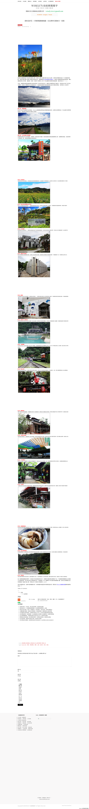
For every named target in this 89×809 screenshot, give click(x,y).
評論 (22, 592)
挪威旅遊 (30, 727)
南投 (28, 644)
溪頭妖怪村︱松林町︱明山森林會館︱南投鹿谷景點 (32, 606)
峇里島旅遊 (25, 724)
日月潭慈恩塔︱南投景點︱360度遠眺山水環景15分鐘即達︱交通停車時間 (37, 614)
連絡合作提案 (57, 1)
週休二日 (44, 643)
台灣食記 (45, 1)
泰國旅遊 (20, 723)
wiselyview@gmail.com (44, 799)
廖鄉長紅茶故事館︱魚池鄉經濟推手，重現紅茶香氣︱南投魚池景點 (35, 617)
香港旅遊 (19, 718)
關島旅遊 (20, 725)
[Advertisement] (44, 36)
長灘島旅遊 (20, 724)
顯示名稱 (19, 670)
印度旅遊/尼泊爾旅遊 (22, 730)
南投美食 (28, 643)
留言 (19, 656)
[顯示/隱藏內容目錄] (18, 591)
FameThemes (69, 805)
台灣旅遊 (40, 1)
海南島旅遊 (24, 720)
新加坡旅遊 (29, 723)
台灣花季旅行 (39, 643)
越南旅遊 (25, 723)
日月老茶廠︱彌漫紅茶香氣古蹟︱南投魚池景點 (31, 618)
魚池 (45, 644)
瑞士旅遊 (20, 727)
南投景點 (20, 25)
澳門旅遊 (24, 718)
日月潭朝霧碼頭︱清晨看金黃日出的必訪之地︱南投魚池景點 (34, 615)
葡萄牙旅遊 (30, 728)
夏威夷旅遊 (25, 725)
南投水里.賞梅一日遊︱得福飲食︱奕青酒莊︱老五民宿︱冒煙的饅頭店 (36, 609)
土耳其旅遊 (25, 728)
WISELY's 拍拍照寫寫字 (44, 5)
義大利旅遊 (25, 727)
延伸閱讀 (25, 594)
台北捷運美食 (51, 1)
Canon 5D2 (24, 644)
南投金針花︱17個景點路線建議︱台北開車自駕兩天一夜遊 (33, 608)
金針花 (41, 644)
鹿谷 (47, 644)
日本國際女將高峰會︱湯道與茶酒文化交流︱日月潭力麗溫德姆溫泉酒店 (36, 612)
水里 (38, 644)
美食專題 (35, 1)
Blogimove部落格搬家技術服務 (83, 808)
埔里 (35, 644)
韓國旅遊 (24, 717)
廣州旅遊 (24, 721)
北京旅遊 (29, 718)
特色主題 (19, 1)
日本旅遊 (24, 1)
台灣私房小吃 (33, 643)
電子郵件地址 (19, 675)
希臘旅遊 (20, 728)
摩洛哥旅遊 (29, 730)
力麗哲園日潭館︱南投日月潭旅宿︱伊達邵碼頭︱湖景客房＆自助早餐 (36, 611)
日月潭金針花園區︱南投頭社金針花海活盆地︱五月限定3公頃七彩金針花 (37, 620)
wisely (19, 26)
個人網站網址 (19, 680)
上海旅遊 (19, 720)
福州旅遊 (20, 721)
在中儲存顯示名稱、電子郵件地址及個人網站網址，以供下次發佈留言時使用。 (20, 693)
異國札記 (29, 1)
